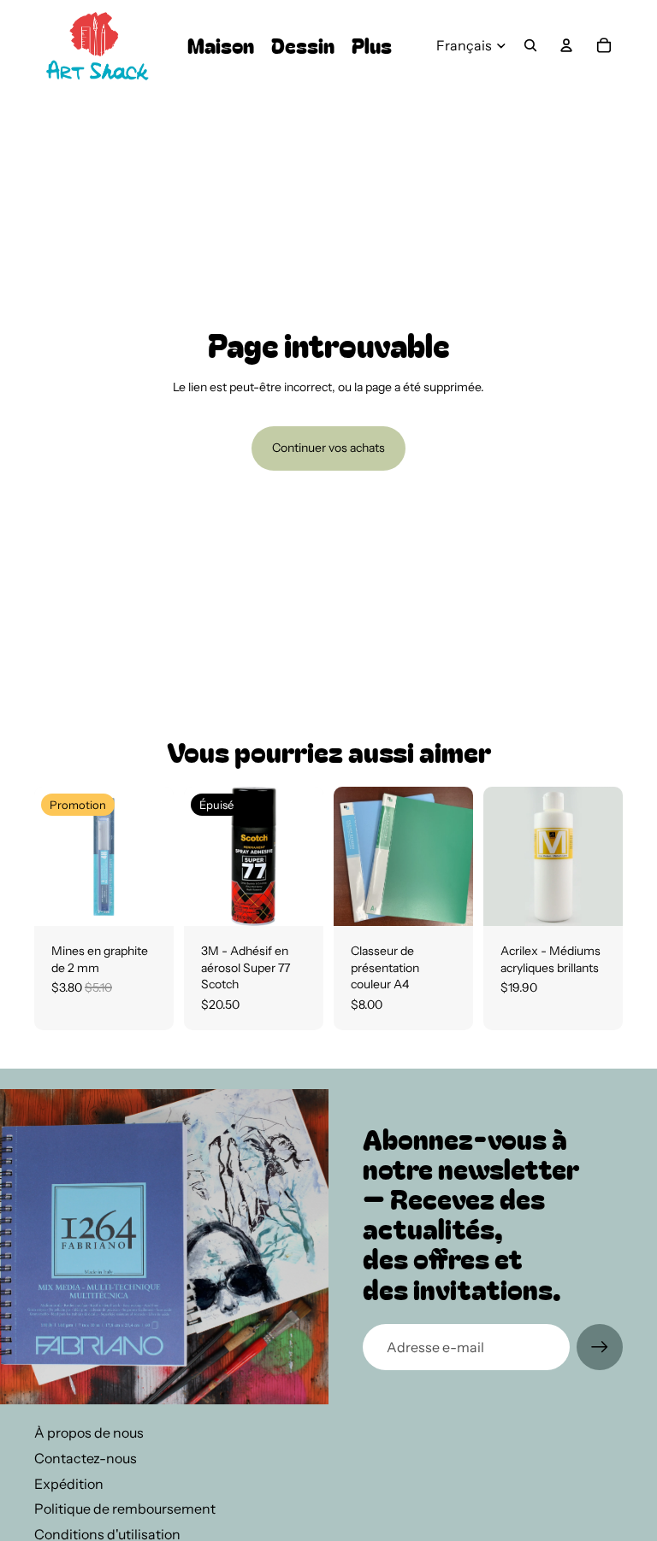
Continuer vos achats (328, 447)
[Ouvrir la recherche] (530, 45)
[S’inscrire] (600, 1347)
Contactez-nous (85, 1458)
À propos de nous (89, 1432)
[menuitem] (371, 45)
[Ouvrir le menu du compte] (566, 45)
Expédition (69, 1483)
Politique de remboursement (125, 1508)
